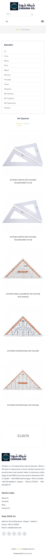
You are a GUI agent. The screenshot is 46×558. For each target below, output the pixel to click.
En (7, 21)
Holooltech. (27, 553)
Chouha (18, 549)
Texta (6, 84)
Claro (6, 56)
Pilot (6, 65)
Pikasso (7, 108)
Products (5, 501)
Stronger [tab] (26, 124)
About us (5, 498)
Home (18, 30)
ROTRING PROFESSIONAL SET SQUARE (23, 351)
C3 (5, 51)
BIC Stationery (10, 103)
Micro (6, 61)
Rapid (6, 70)
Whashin (8, 89)
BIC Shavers (9, 94)
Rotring (7, 75)
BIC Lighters (9, 98)
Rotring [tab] (19, 124)
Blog (3, 505)
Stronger (7, 79)
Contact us (6, 508)
